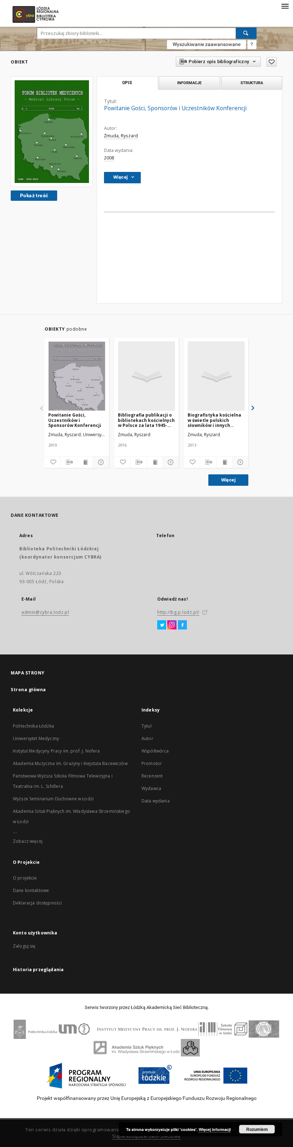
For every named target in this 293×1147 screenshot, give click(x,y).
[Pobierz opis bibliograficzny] (68, 462)
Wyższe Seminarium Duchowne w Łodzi (53, 799)
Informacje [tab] (189, 82)
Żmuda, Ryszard (121, 136)
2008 (109, 158)
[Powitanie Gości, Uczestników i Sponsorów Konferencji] (77, 376)
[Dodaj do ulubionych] (272, 62)
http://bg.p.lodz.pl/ (178, 612)
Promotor (151, 763)
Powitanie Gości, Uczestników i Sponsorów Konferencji (74, 420)
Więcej (228, 480)
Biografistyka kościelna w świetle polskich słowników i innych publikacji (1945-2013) (214, 420)
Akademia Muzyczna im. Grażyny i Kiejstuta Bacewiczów (70, 763)
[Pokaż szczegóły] (100, 462)
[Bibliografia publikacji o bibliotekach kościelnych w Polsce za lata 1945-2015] (146, 376)
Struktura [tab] (251, 82)
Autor (147, 738)
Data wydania (155, 801)
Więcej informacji (215, 1129)
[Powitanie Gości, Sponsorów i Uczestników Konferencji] (52, 131)
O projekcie (25, 878)
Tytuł (146, 726)
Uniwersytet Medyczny (36, 738)
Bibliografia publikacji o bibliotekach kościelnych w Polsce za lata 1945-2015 (146, 420)
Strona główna (28, 690)
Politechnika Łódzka (33, 726)
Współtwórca (155, 751)
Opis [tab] (127, 82)
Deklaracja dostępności (37, 903)
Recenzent (152, 776)
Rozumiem (257, 1129)
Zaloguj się (24, 946)
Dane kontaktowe (31, 890)
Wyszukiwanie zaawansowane (206, 44)
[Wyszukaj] (246, 33)
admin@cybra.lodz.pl (45, 612)
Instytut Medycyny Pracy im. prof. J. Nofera (56, 751)
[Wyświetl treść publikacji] (85, 462)
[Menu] (284, 5)
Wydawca (151, 788)
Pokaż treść (34, 195)
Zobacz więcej (28, 841)
